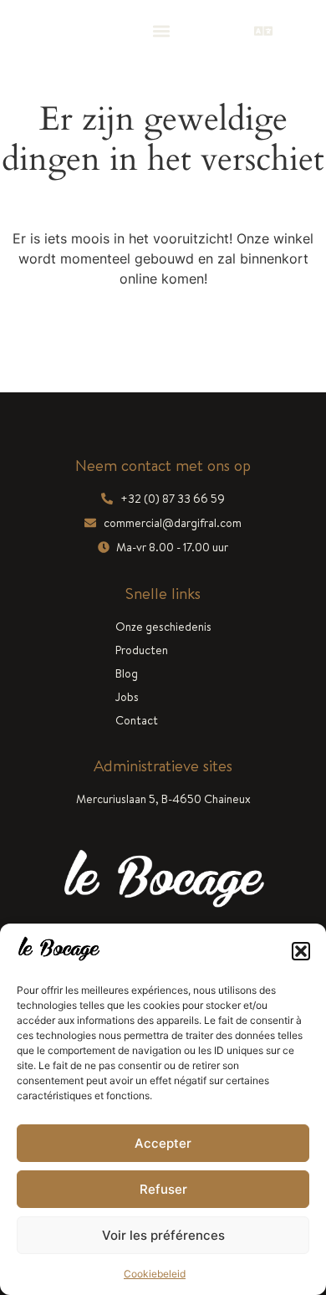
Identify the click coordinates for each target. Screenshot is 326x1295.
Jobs (127, 696)
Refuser (163, 1189)
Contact (136, 720)
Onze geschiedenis (163, 626)
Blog (126, 673)
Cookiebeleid (155, 1273)
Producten (141, 650)
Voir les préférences (163, 1235)
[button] (301, 951)
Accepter (163, 1143)
